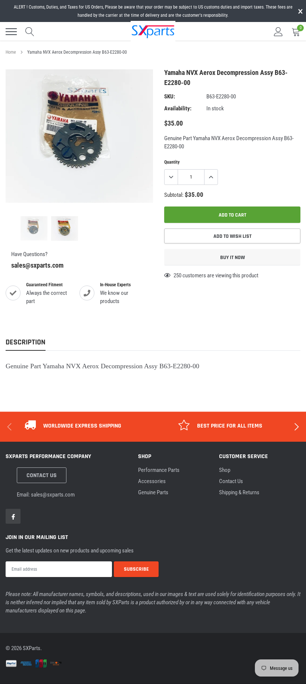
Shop (224, 470)
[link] (34, 228)
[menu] (11, 31)
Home (11, 52)
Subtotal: (174, 195)
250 (177, 275)
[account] (278, 31)
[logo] (153, 31)
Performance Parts (158, 470)
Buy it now (232, 257)
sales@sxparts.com (37, 265)
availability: (177, 108)
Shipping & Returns (239, 492)
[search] (29, 31)
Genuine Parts (153, 492)
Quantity (171, 162)
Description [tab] (26, 342)
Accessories (152, 481)
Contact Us (41, 475)
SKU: (169, 96)
